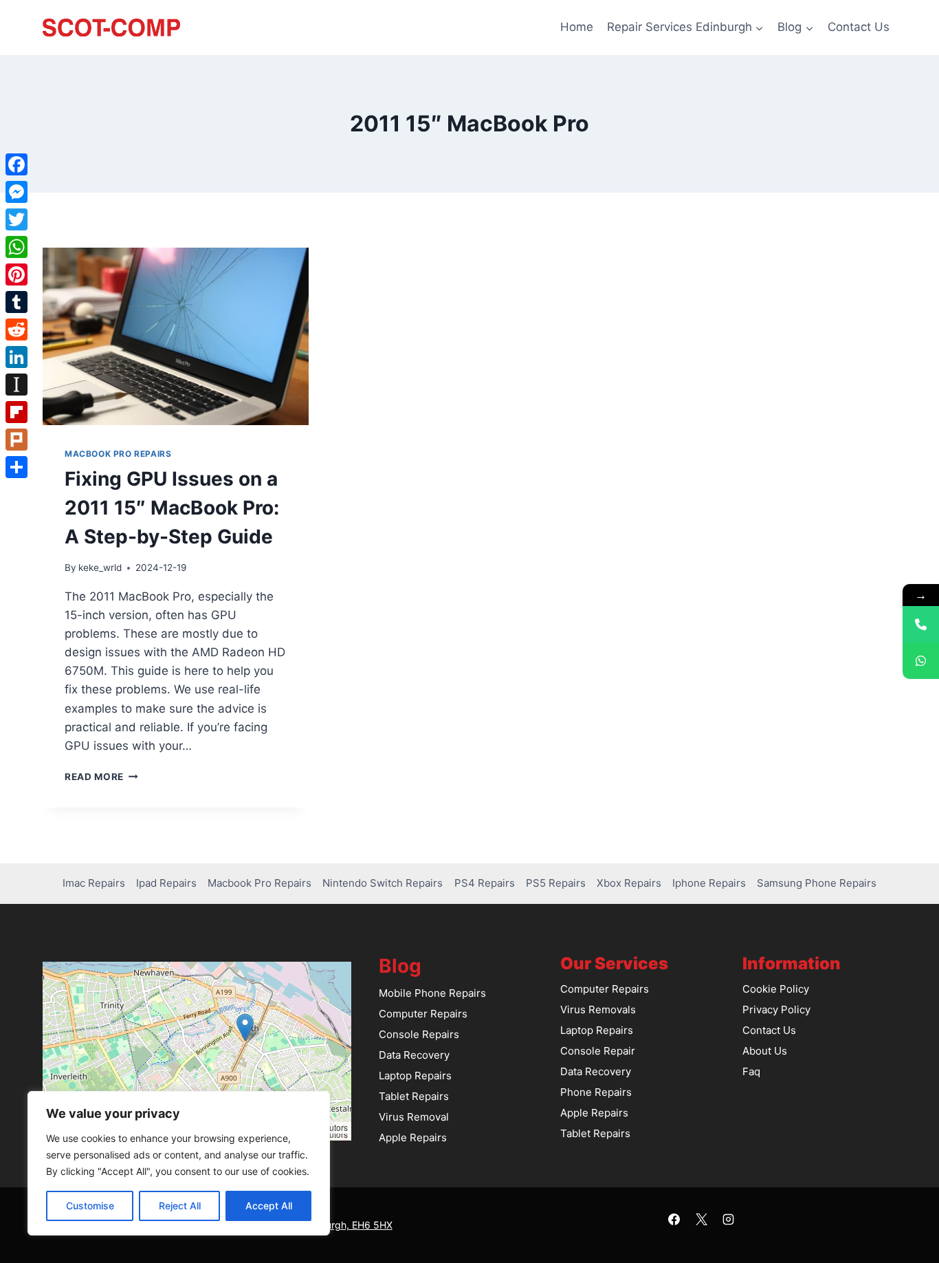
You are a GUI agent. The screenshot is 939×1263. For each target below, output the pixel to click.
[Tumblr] (16, 302)
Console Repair (597, 1050)
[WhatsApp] (16, 247)
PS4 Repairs (484, 882)
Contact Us (859, 27)
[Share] (16, 467)
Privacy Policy (776, 1009)
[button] (245, 1027)
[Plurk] (16, 439)
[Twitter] (16, 219)
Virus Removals (598, 1009)
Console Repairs (419, 1034)
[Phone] (921, 624)
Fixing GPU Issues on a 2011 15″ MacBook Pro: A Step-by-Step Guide (172, 507)
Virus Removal (414, 1116)
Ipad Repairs (166, 882)
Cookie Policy (775, 988)
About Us (764, 1050)
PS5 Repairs (556, 882)
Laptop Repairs (415, 1075)
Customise (90, 1205)
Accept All (268, 1205)
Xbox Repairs (629, 882)
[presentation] (176, 336)
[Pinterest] (16, 274)
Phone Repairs (596, 1092)
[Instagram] (728, 1219)
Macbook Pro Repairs (118, 454)
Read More (101, 776)
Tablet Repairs (414, 1096)
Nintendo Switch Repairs (382, 882)
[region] (178, 1163)
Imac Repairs (94, 882)
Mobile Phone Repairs (432, 993)
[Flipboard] (16, 412)
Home (576, 27)
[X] (701, 1219)
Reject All (180, 1205)
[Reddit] (16, 329)
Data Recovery (414, 1054)
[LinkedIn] (16, 357)
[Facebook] (674, 1219)
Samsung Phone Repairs (816, 882)
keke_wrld (100, 567)
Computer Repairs (423, 1013)
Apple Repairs (413, 1137)
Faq (751, 1071)
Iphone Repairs (709, 882)
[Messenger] (16, 192)
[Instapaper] (16, 384)
